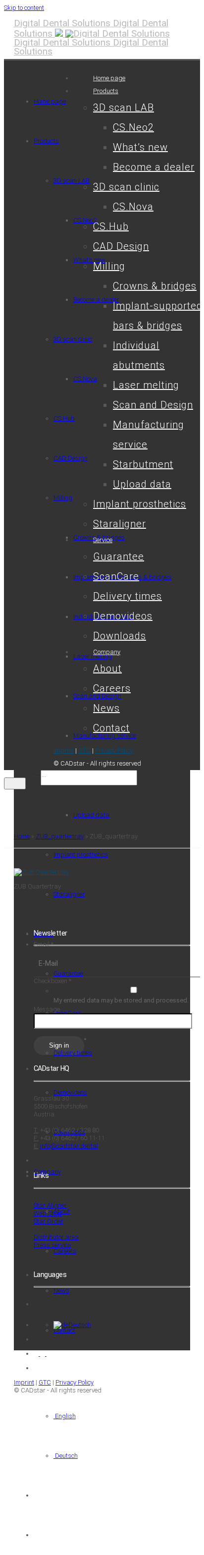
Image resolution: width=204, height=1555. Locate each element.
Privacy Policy (114, 750)
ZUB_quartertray (60, 836)
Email (43, 944)
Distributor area (56, 1237)
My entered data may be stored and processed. (121, 1000)
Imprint (63, 750)
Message (47, 1009)
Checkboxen (52, 981)
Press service (52, 1245)
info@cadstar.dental (69, 1146)
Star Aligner (50, 1205)
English (64, 1416)
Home (22, 836)
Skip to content (24, 7)
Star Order (48, 1221)
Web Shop (48, 1213)
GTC (84, 750)
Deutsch (65, 1455)
